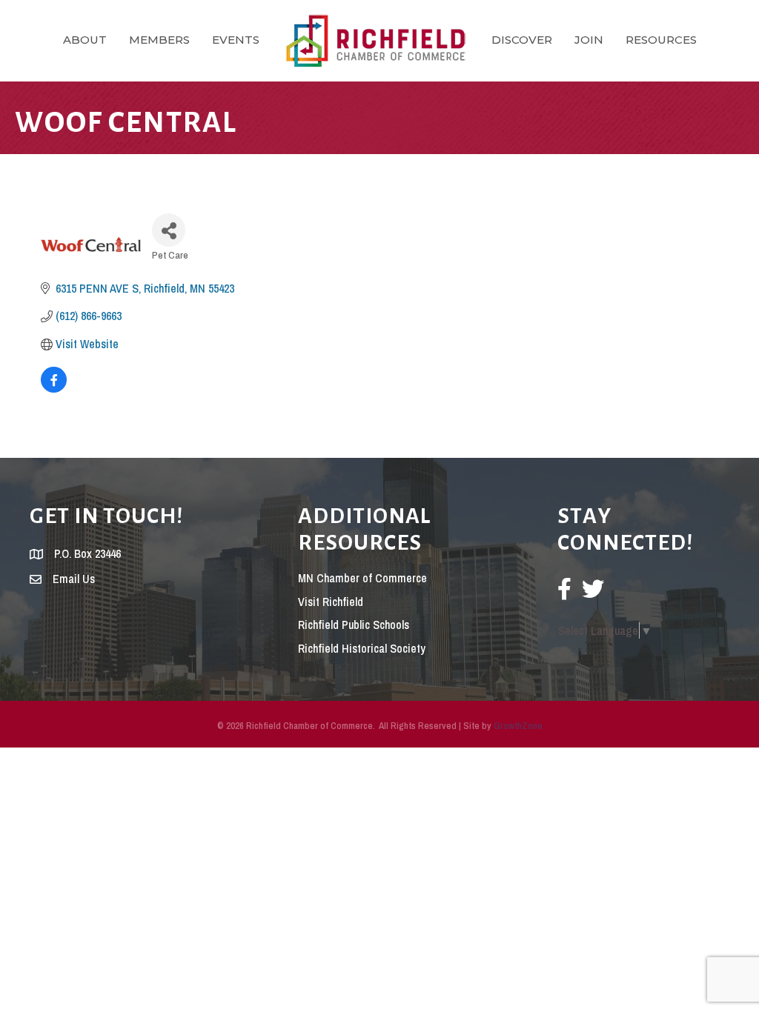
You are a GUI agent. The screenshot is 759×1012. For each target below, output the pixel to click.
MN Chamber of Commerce (362, 578)
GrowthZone (518, 725)
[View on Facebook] (54, 388)
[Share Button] (168, 230)
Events (235, 40)
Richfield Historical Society (361, 648)
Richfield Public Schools (353, 624)
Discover (521, 40)
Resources (661, 40)
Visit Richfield (330, 601)
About (85, 40)
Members (159, 40)
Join (588, 40)
